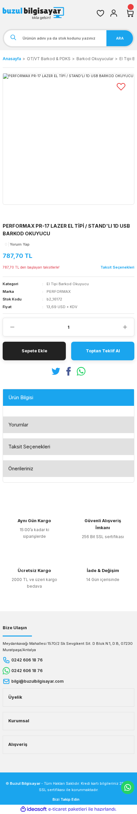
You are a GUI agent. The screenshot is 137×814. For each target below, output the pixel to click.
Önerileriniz (20, 468)
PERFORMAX (59, 291)
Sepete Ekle (34, 350)
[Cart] (130, 13)
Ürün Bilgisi (20, 397)
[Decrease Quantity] (12, 327)
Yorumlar (18, 424)
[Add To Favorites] (121, 86)
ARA (120, 38)
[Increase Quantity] (125, 327)
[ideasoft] (33, 809)
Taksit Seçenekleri (29, 446)
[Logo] (34, 13)
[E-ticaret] (67, 809)
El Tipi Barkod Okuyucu (68, 284)
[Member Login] (114, 13)
